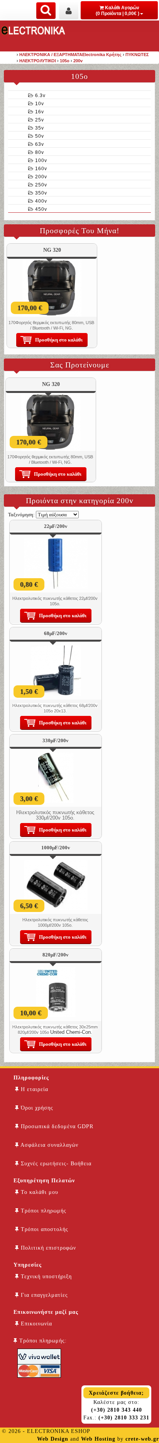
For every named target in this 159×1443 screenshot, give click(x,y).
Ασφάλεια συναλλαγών (48, 1145)
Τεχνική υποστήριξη (45, 1276)
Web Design (52, 1439)
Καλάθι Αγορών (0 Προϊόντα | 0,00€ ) (117, 10)
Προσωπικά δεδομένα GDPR (56, 1126)
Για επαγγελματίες (43, 1295)
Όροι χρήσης (36, 1108)
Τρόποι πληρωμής (42, 1211)
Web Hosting (98, 1439)
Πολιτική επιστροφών (47, 1248)
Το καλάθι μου (38, 1192)
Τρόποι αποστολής (43, 1229)
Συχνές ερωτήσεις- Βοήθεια (55, 1163)
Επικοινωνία (35, 1324)
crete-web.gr (142, 1439)
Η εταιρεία (33, 1089)
